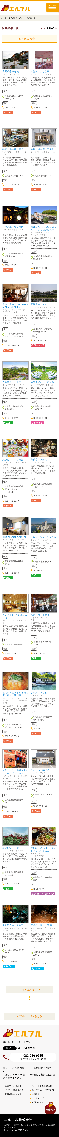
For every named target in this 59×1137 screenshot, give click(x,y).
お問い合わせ (38, 1102)
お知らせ (36, 1094)
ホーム (3, 18)
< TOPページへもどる (29, 1016)
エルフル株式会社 (18, 1119)
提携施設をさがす (16, 18)
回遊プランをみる (13, 1086)
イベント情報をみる (14, 1090)
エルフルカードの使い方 (43, 1090)
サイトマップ (38, 1098)
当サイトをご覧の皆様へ (43, 1086)
